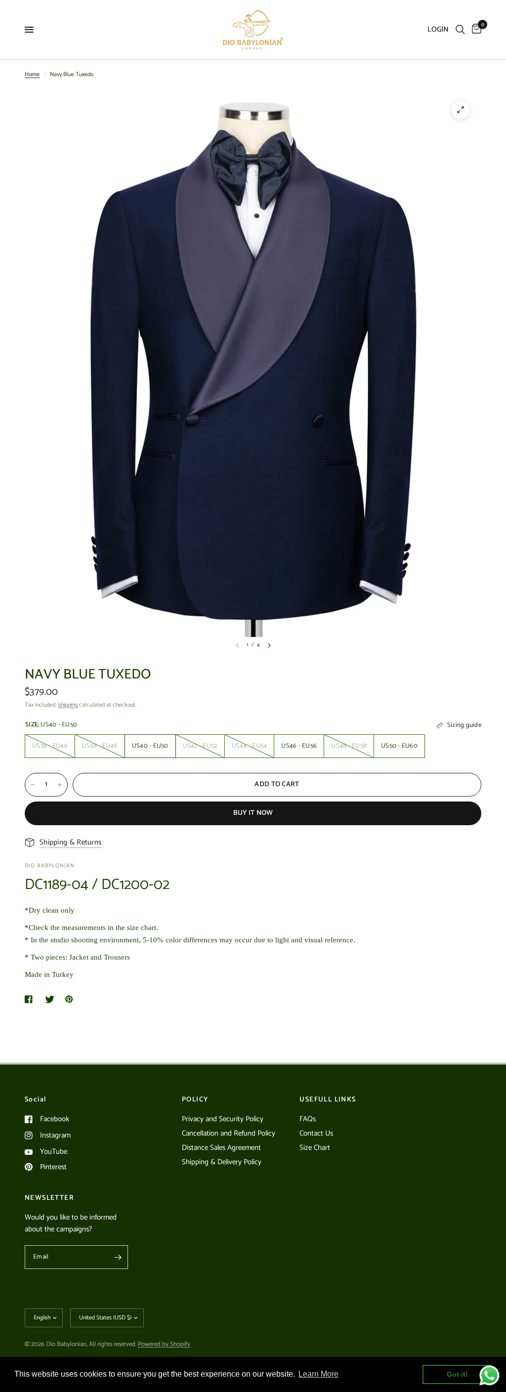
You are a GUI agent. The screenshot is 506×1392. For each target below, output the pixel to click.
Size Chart (314, 1147)
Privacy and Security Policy (222, 1119)
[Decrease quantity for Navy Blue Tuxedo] (32, 784)
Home (32, 74)
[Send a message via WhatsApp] (489, 1375)
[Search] (460, 29)
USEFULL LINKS (327, 1100)
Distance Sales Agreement (221, 1147)
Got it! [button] (457, 1374)
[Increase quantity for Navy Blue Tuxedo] (59, 784)
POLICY (195, 1100)
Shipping (68, 705)
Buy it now (253, 813)
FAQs (307, 1119)
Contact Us (316, 1133)
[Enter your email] (118, 1257)
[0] (474, 29)
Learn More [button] (318, 1374)
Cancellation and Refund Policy (228, 1133)
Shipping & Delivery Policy (221, 1162)
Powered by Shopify (164, 1344)
